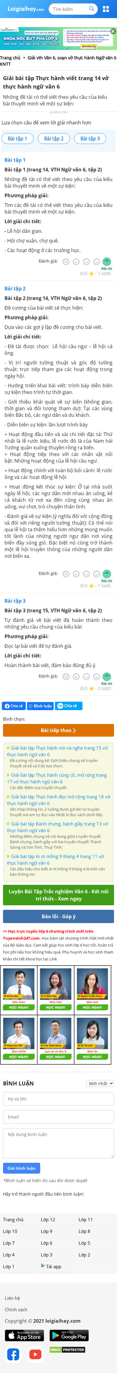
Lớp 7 (9, 1243)
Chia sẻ (16, 705)
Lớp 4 (9, 1255)
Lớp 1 (9, 1266)
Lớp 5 (84, 1243)
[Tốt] (96, 262)
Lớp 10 (10, 1231)
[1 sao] (30, 718)
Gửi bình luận (22, 1168)
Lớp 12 (48, 1219)
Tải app (53, 1266)
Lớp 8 (84, 1231)
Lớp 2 (84, 1255)
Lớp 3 (46, 1255)
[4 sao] (51, 718)
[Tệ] (76, 262)
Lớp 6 (46, 1243)
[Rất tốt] (107, 262)
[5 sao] (58, 718)
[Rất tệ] (66, 262)
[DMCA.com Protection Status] (67, 1354)
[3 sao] (44, 718)
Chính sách (16, 1309)
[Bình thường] (86, 262)
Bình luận (43, 706)
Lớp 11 (86, 1219)
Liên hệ (12, 1298)
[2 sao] (37, 718)
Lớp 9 (46, 1231)
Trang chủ (13, 1219)
